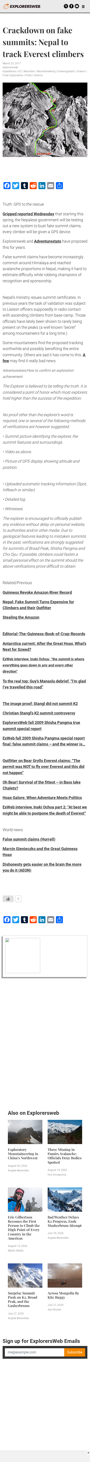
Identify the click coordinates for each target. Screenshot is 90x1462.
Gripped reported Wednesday (28, 214)
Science (38, 75)
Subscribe (74, 1352)
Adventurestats (47, 241)
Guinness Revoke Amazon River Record (37, 592)
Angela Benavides (18, 1170)
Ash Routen (54, 1309)
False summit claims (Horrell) (29, 839)
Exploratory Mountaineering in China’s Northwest (23, 1153)
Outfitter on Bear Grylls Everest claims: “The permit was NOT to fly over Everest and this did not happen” (43, 766)
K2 (20, 71)
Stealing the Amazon (21, 617)
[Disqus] (45, 1043)
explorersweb (10, 67)
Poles (28, 75)
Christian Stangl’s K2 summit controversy (39, 713)
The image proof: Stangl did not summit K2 (40, 703)
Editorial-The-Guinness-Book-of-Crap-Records (44, 633)
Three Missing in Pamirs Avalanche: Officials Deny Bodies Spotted (64, 1156)
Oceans (81, 71)
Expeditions (9, 71)
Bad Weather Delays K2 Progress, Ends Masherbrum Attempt (65, 1221)
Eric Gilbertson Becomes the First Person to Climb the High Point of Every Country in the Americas (24, 1227)
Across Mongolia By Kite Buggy (63, 1295)
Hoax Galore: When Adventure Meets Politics (42, 797)
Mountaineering (46, 71)
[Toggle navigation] (83, 6)
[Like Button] (8, 898)
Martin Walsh (16, 1250)
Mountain (29, 71)
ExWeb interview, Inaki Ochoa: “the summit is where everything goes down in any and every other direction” (43, 665)
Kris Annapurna (57, 1174)
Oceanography (66, 71)
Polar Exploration (13, 75)
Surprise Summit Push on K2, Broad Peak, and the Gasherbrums (22, 1299)
